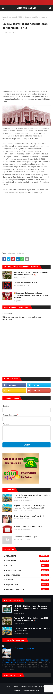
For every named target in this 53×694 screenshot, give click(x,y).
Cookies (15, 686)
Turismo (24, 580)
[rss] (14, 390)
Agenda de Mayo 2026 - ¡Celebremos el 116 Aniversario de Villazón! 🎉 (31, 273)
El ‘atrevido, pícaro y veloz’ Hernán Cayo (30, 516)
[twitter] (39, 385)
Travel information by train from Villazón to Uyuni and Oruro (32, 496)
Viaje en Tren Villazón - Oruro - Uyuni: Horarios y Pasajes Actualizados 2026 (29, 506)
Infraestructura (24, 570)
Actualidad (11, 253)
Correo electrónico (10, 415)
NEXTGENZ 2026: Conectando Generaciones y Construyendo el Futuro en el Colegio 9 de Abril (32, 608)
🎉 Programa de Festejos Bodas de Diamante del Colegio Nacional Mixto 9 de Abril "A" (31, 295)
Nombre (5, 406)
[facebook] (14, 385)
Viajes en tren (24, 584)
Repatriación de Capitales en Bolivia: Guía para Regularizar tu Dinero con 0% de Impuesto (25, 661)
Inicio (4, 17)
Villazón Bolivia (26, 8)
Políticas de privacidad (29, 686)
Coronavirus (24, 561)
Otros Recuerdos (24, 575)
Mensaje (6, 424)
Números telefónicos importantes (28, 526)
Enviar (27, 445)
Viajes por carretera (24, 589)
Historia (24, 565)
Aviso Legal (43, 686)
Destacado (11, 17)
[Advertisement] (26, 63)
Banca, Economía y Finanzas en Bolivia (18, 648)
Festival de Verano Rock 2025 (25, 283)
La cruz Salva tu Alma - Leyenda (26, 537)
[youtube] (39, 390)
